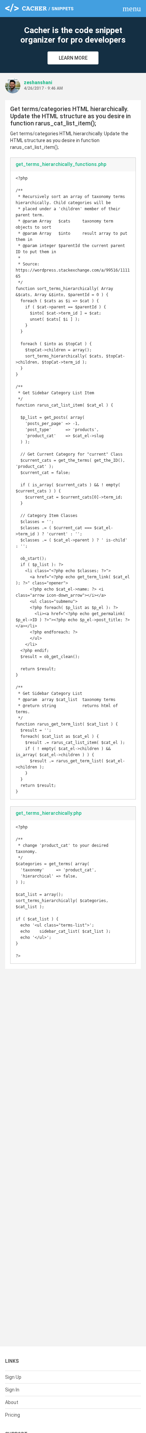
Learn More (73, 58)
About (11, 1402)
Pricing (12, 1415)
